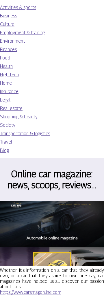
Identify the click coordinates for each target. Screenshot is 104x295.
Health (6, 66)
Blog (4, 150)
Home (6, 83)
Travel (6, 142)
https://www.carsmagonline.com (30, 292)
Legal (5, 100)
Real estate (11, 108)
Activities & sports (18, 7)
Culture (7, 24)
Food (5, 58)
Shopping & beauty (19, 117)
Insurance (9, 91)
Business (8, 16)
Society (7, 125)
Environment (12, 41)
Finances (8, 49)
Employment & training (22, 32)
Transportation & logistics (25, 133)
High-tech (9, 74)
